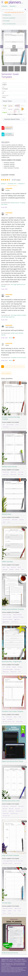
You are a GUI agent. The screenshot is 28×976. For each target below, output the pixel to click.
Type (3, 87)
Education (12, 6)
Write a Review (6, 373)
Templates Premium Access (18, 357)
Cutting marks (5, 95)
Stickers (7, 21)
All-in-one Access (10, 24)
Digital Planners (9, 18)
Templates (4, 6)
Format (3, 91)
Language (4, 82)
